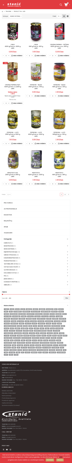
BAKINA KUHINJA (46, 311)
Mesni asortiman (9, 249)
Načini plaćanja (6, 396)
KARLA (42, 328)
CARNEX (24, 316)
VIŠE (60, 457)
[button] (3, 4)
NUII (12, 340)
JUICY (31, 328)
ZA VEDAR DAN (61, 352)
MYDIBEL (53, 338)
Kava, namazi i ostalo (10, 273)
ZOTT (6, 354)
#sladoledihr (8, 233)
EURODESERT (49, 321)
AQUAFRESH (50, 309)
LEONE (55, 333)
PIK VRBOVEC (21, 342)
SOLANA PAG (55, 347)
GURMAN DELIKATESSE (10, 326)
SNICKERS (38, 347)
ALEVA (17, 309)
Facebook (3, 449)
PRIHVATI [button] (60, 460)
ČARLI (11, 354)
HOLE (35, 326)
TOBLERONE (32, 350)
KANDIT (36, 328)
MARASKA (26, 335)
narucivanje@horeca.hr (13, 426)
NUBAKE (7, 340)
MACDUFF (13, 335)
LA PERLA (32, 333)
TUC (65, 350)
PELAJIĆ (46, 340)
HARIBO (20, 326)
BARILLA (61, 311)
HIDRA (25, 326)
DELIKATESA (8, 215)
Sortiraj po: (5, 16)
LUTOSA (7, 335)
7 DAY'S (6, 309)
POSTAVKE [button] (50, 460)
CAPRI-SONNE (16, 316)
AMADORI (29, 309)
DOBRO (49, 318)
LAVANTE (43, 333)
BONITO (46, 314)
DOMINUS (55, 318)
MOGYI (65, 335)
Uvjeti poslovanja (7, 403)
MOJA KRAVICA (8, 338)
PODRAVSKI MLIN (44, 342)
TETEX (19, 350)
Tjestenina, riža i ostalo (11, 264)
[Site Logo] (14, 4)
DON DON (7, 321)
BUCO (64, 314)
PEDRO (40, 340)
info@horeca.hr (11, 437)
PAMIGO (29, 340)
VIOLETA (27, 352)
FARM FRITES (14, 323)
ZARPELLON (52, 352)
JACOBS (6, 328)
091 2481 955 (11, 424)
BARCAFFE (54, 311)
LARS (37, 333)
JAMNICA (17, 328)
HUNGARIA (47, 326)
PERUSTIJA (52, 340)
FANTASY (7, 323)
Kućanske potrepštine (10, 282)
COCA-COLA (45, 316)
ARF (56, 309)
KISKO (47, 328)
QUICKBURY (7, 345)
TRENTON (52, 350)
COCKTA (52, 316)
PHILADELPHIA (8, 342)
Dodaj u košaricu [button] (17, 55)
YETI (40, 352)
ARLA (10, 311)
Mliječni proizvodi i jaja (10, 252)
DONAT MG (62, 318)
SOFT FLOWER (46, 347)
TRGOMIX (59, 350)
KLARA (52, 328)
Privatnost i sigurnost (8, 400)
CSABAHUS (21, 318)
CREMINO (7, 318)
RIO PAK (26, 345)
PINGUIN (28, 342)
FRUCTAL (28, 323)
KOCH (6, 330)
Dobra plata (7, 243)
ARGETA (61, 309)
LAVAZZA (50, 333)
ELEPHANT (33, 321)
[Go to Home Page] (2, 11)
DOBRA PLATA (41, 318)
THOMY (25, 350)
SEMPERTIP (7, 347)
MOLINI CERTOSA (26, 338)
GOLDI (54, 323)
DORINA (14, 321)
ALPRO (22, 309)
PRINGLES (60, 342)
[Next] (68, 194)
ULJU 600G (11, 352)
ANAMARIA (42, 309)
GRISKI (59, 323)
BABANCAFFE (26, 311)
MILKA (54, 335)
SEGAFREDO (63, 345)
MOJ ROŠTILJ (8, 221)
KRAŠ (31, 330)
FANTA (63, 321)
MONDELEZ (35, 338)
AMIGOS (35, 309)
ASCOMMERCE (17, 311)
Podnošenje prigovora (9, 398)
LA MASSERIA (18, 333)
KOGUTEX (19, 330)
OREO (23, 340)
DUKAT (27, 321)
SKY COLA (24, 347)
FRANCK (22, 323)
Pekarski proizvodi (9, 261)
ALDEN (12, 309)
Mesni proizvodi (8, 246)
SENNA (13, 347)
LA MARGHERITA (9, 333)
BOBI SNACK (22, 314)
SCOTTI (56, 345)
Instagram (10, 449)
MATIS (38, 335)
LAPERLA (25, 333)
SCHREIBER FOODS (47, 345)
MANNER (20, 335)
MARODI (33, 335)
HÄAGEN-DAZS (55, 326)
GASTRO (34, 323)
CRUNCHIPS (14, 318)
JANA (23, 328)
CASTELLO (30, 316)
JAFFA (11, 328)
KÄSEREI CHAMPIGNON (40, 330)
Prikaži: (54, 16)
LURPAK (62, 333)
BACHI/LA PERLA (36, 311)
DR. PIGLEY (20, 321)
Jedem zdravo (8, 279)
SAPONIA (38, 345)
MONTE (42, 338)
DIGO (34, 318)
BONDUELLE (39, 314)
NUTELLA (17, 340)
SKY (18, 347)
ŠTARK (16, 354)
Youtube (7, 449)
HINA (30, 326)
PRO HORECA (8, 203)
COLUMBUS (59, 316)
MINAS (59, 335)
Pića (5, 276)
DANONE (29, 318)
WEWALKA (34, 352)
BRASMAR (58, 314)
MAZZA (44, 335)
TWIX (6, 352)
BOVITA (52, 314)
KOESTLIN (12, 330)
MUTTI (47, 338)
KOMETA (26, 330)
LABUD (49, 330)
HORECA (40, 326)
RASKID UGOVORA (7, 391)
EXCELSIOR (57, 321)
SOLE (62, 347)
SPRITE (6, 350)
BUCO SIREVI (8, 316)
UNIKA (18, 352)
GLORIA (48, 323)
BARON (6, 314)
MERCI (49, 335)
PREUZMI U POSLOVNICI (9, 393)
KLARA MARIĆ (59, 328)
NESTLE (60, 338)
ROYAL (32, 345)
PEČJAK (58, 340)
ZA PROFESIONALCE (10, 209)
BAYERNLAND (13, 314)
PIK (14, 342)
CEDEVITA (37, 316)
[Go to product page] (12, 31)
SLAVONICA (31, 347)
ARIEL (6, 311)
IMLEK (62, 326)
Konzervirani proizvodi (11, 258)
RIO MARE (20, 345)
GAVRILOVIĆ (41, 323)
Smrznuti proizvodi (10, 255)
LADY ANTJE (56, 330)
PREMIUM (53, 342)
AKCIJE (6, 227)
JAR (27, 328)
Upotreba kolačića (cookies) (11, 405)
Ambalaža (7, 285)
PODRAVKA (35, 342)
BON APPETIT (30, 314)
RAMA (14, 345)
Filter (66, 298)
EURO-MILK (41, 321)
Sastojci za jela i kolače (11, 267)
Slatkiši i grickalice (9, 270)
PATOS (34, 340)
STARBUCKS (13, 350)
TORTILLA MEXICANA (42, 350)
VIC (22, 352)
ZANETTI (45, 352)
